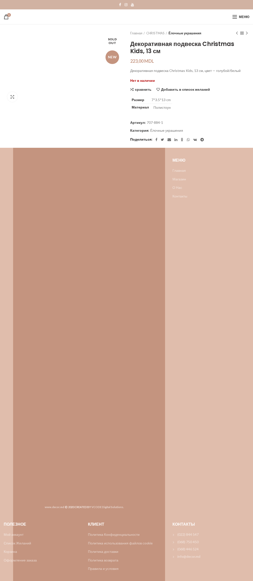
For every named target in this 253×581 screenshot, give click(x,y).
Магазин (179, 179)
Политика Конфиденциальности (114, 534)
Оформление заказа (20, 560)
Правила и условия (103, 568)
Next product (246, 33)
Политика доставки (103, 551)
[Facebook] (120, 4)
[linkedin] (176, 139)
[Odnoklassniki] (182, 139)
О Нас (177, 187)
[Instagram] (126, 4)
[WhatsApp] (188, 139)
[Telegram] (202, 139)
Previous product (236, 33)
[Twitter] (162, 139)
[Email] (169, 139)
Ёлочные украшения (185, 33)
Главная (136, 33)
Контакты (179, 196)
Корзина (10, 551)
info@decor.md (188, 556)
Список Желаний (17, 543)
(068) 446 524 (188, 549)
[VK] (195, 139)
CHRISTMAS (155, 33)
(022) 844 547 (188, 534)
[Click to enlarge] (12, 97)
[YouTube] (132, 4)
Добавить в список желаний (185, 89)
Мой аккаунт (13, 534)
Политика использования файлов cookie (120, 543)
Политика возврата (103, 560)
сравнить (143, 89)
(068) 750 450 (188, 542)
